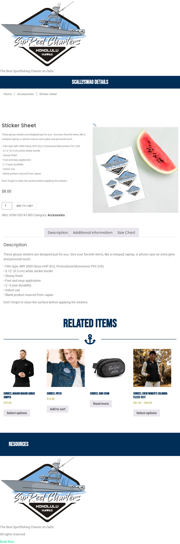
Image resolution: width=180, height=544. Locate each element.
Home (8, 94)
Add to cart (24, 206)
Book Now (7, 541)
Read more (101, 403)
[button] (95, 125)
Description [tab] (58, 232)
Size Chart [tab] (126, 232)
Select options (17, 413)
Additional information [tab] (92, 232)
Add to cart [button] (57, 409)
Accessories (25, 94)
